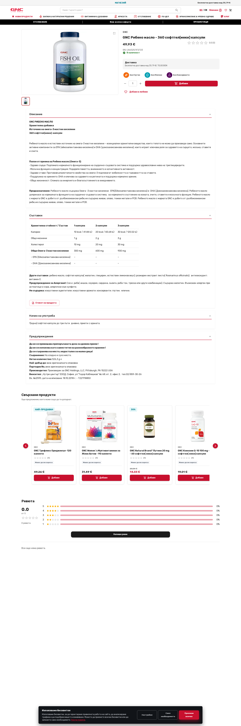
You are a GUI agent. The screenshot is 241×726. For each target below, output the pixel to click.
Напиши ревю (120, 534)
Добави (183, 83)
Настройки (147, 715)
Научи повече (78, 720)
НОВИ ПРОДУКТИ (23, 16)
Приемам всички (189, 714)
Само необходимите (168, 714)
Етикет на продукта (46, 303)
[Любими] (226, 10)
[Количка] (230, 10)
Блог (226, 16)
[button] (215, 10)
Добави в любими (138, 92)
